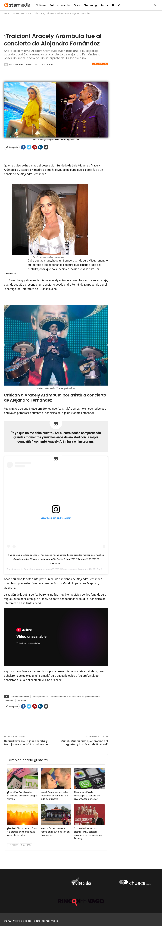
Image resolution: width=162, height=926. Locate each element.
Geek (77, 5)
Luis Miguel (21, 700)
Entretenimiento (60, 5)
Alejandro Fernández (20, 696)
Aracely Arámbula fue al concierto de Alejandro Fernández (75, 696)
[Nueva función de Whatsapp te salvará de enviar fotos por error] (89, 778)
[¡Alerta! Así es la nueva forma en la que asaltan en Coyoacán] (56, 814)
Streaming (90, 5)
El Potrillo (9, 700)
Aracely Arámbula (40, 696)
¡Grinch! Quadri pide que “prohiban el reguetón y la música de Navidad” (84, 742)
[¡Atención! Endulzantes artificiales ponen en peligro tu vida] (22, 778)
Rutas (104, 5)
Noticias (41, 5)
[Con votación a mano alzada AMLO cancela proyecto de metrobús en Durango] (89, 814)
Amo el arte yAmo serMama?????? (41, 569)
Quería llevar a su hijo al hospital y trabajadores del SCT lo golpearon (26, 742)
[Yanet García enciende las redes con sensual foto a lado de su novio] (56, 778)
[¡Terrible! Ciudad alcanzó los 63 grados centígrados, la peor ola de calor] (22, 814)
